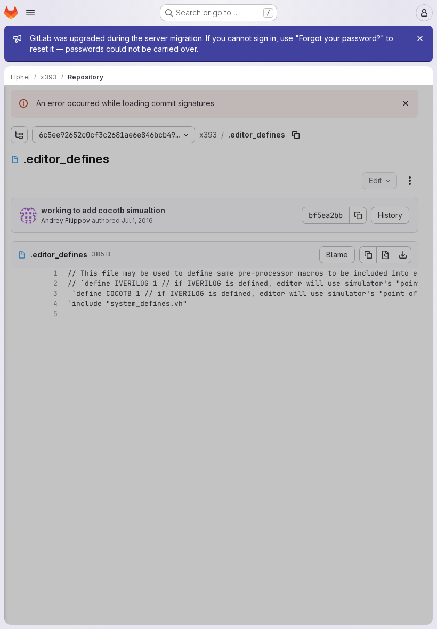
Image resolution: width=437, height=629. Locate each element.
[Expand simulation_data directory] (19, 224)
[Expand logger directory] (19, 156)
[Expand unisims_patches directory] (19, 292)
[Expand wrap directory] (19, 326)
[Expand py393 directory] (19, 190)
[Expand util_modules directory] (19, 309)
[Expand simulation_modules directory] (19, 241)
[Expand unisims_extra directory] (19, 275)
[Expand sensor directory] (19, 207)
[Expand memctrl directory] (19, 173)
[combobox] (87, 121)
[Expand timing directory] (19, 258)
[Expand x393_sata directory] (19, 343)
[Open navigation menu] (30, 12)
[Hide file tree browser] (19, 100)
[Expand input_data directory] (19, 139)
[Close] (420, 38)
